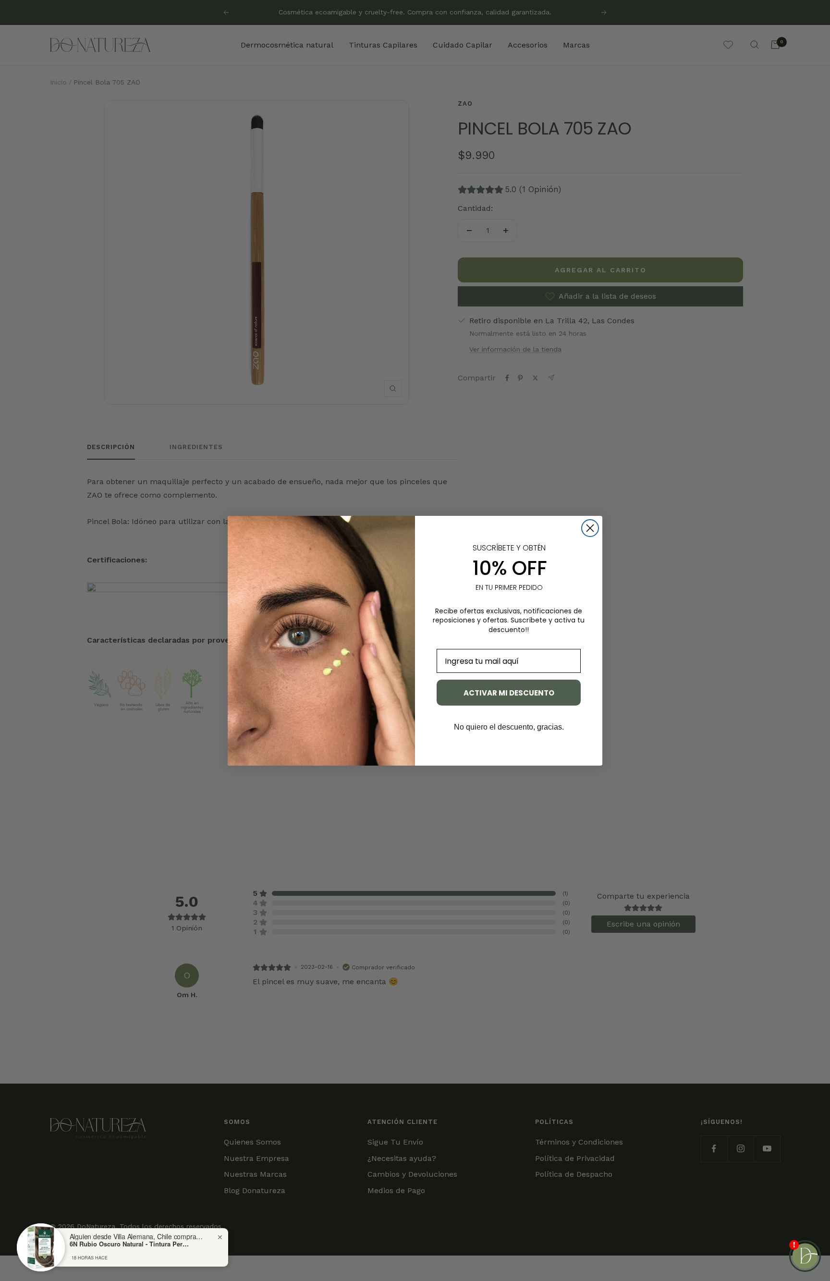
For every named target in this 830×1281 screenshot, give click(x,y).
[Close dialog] (590, 528)
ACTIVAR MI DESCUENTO (509, 693)
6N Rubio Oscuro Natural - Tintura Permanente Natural (130, 1244)
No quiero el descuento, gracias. (509, 727)
